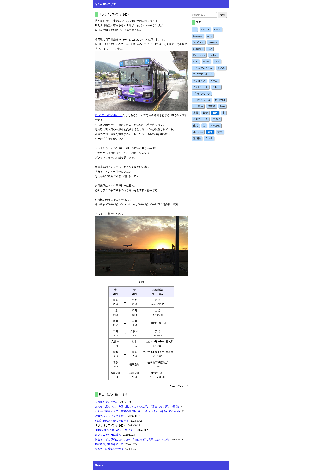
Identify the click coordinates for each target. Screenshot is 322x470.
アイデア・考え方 (203, 74)
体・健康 (198, 106)
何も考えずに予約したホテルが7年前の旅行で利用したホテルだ (132, 439)
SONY (206, 61)
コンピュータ (200, 87)
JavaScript (198, 42)
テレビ (216, 87)
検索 (222, 14)
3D (194, 29)
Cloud (217, 29)
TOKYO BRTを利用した (109, 115)
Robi (195, 61)
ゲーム (213, 80)
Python (213, 55)
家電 (195, 112)
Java (209, 35)
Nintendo (198, 48)
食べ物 (209, 138)
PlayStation (199, 55)
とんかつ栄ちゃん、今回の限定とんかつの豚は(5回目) (137, 406)
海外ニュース (200, 119)
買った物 (215, 125)
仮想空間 (220, 99)
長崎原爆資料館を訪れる (109, 444)
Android (205, 29)
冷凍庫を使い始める (106, 402)
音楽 (219, 131)
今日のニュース (201, 99)
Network (213, 42)
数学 (205, 112)
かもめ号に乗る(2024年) (109, 448)
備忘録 (211, 106)
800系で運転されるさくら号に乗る (115, 430)
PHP (210, 48)
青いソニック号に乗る (108, 434)
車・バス (198, 131)
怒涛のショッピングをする (110, 416)
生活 (195, 125)
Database (197, 35)
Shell (217, 61)
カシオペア (199, 80)
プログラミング (201, 93)
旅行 (215, 112)
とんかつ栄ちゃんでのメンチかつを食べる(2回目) (137, 411)
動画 (222, 106)
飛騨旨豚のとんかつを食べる (112, 420)
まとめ (221, 67)
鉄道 (210, 131)
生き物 (216, 119)
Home (99, 465)
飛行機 (197, 138)
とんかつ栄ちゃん (203, 67)
